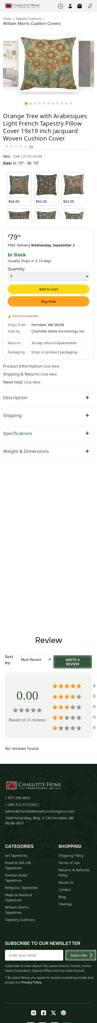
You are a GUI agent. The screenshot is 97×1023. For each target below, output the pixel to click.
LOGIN (70, 6)
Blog (62, 896)
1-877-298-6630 (17, 797)
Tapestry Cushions (28, 18)
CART (79, 6)
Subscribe (78, 955)
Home (7, 18)
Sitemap (65, 904)
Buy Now (48, 301)
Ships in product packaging (54, 352)
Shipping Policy (71, 855)
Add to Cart (48, 289)
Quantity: (16, 269)
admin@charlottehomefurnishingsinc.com (39, 811)
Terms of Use (69, 862)
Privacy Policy (31, 982)
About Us (65, 882)
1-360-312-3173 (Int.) (22, 804)
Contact (64, 889)
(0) (31, 146)
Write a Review (72, 662)
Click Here (51, 366)
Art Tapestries (16, 855)
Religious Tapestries (21, 887)
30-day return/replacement (54, 343)
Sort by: (9, 659)
